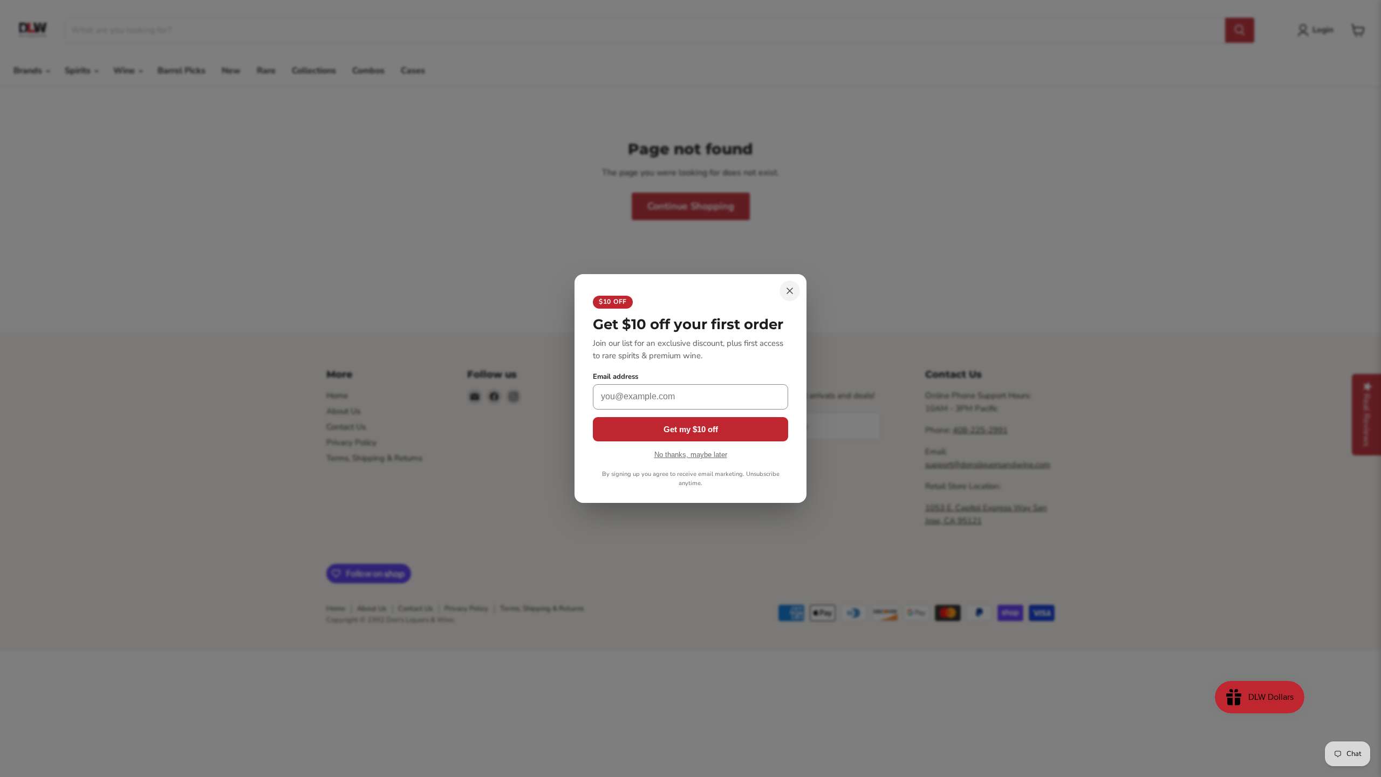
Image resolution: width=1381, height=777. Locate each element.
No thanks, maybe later (690, 455)
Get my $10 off (691, 429)
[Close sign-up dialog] (790, 291)
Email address (615, 377)
